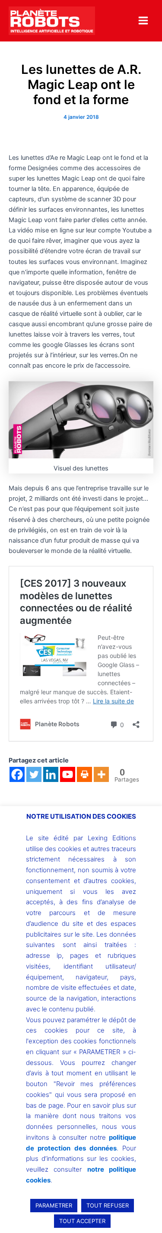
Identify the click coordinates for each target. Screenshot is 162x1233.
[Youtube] (67, 774)
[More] (101, 774)
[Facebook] (17, 774)
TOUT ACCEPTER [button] (82, 1220)
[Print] (84, 774)
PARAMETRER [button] (53, 1205)
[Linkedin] (50, 774)
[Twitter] (33, 774)
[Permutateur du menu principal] (143, 20)
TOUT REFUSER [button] (107, 1205)
